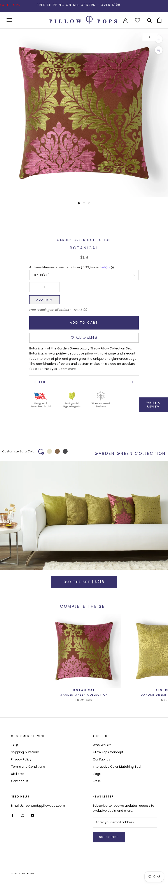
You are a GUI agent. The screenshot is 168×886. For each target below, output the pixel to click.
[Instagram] (22, 815)
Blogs (97, 774)
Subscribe (109, 837)
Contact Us (19, 781)
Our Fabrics (101, 759)
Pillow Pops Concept (108, 752)
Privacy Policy (21, 759)
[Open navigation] (9, 20)
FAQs (15, 745)
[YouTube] (32, 815)
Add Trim (44, 299)
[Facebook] (12, 815)
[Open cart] (159, 20)
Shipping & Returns (25, 752)
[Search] (149, 20)
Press (97, 781)
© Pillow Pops (23, 873)
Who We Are (102, 745)
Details (41, 382)
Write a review (153, 404)
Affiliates (17, 774)
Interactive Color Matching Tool (117, 766)
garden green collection (84, 240)
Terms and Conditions (28, 766)
